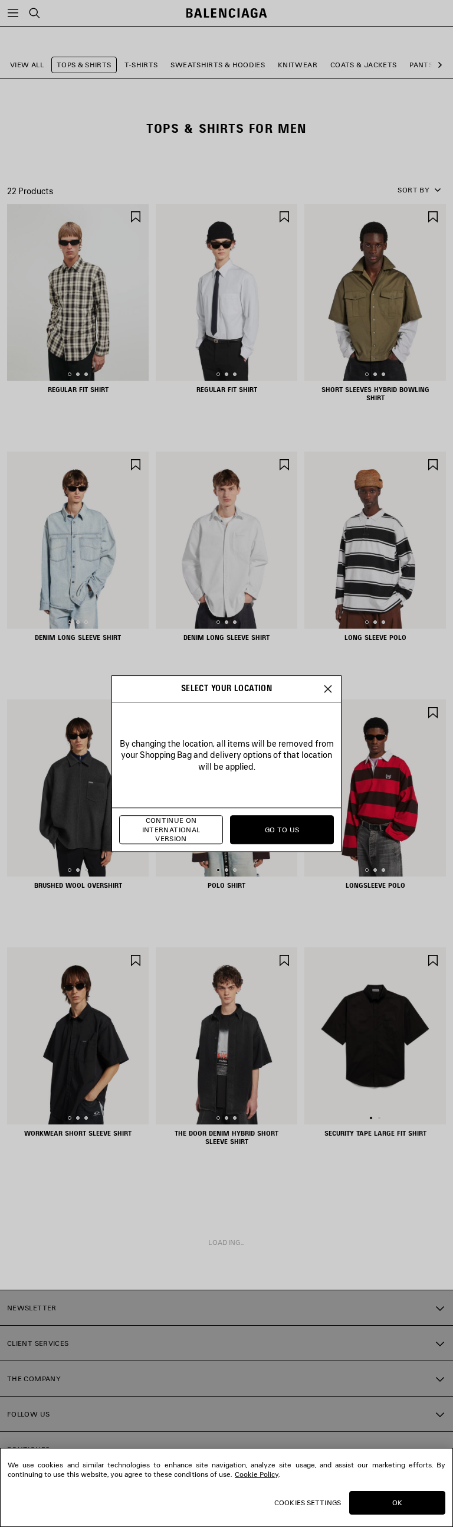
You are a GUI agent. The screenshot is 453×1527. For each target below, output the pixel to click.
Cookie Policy (256, 1474)
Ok (397, 1502)
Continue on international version (171, 829)
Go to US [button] (282, 829)
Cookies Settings (307, 1502)
